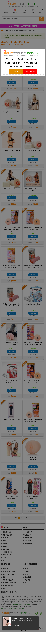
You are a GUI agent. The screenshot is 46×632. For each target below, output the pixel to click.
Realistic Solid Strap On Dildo (22, 620)
